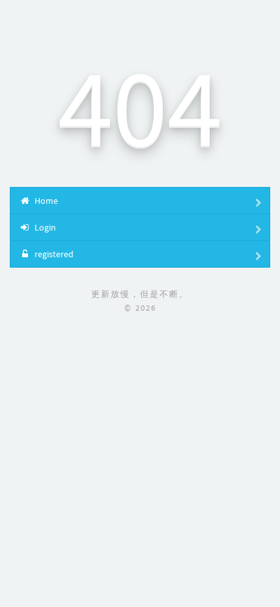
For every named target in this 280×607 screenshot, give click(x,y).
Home (45, 200)
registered (53, 254)
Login (44, 227)
